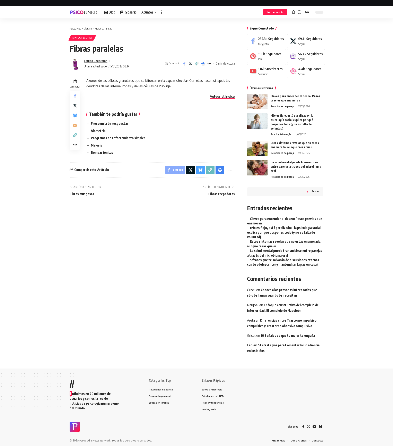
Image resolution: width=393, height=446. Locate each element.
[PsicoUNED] (84, 12)
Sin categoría (82, 37)
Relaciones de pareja (283, 106)
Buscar (315, 191)
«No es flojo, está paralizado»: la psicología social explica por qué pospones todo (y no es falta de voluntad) (284, 232)
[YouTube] (314, 426)
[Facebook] (266, 41)
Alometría (98, 131)
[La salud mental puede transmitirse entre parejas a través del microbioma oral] (257, 167)
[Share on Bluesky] (75, 115)
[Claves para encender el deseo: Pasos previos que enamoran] (257, 101)
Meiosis (96, 145)
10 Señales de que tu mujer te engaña (288, 335)
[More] (209, 63)
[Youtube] (266, 71)
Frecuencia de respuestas (110, 124)
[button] (162, 12)
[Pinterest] (266, 56)
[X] (306, 41)
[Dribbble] (306, 71)
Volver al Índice (222, 96)
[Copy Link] (197, 63)
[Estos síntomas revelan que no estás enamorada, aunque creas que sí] (257, 148)
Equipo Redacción (95, 61)
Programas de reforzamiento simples (118, 138)
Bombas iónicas (102, 152)
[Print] (203, 63)
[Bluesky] (320, 426)
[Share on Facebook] (184, 63)
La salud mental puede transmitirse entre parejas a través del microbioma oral (296, 166)
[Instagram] (306, 56)
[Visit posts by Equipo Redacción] (76, 63)
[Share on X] (190, 63)
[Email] (75, 125)
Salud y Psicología (281, 134)
